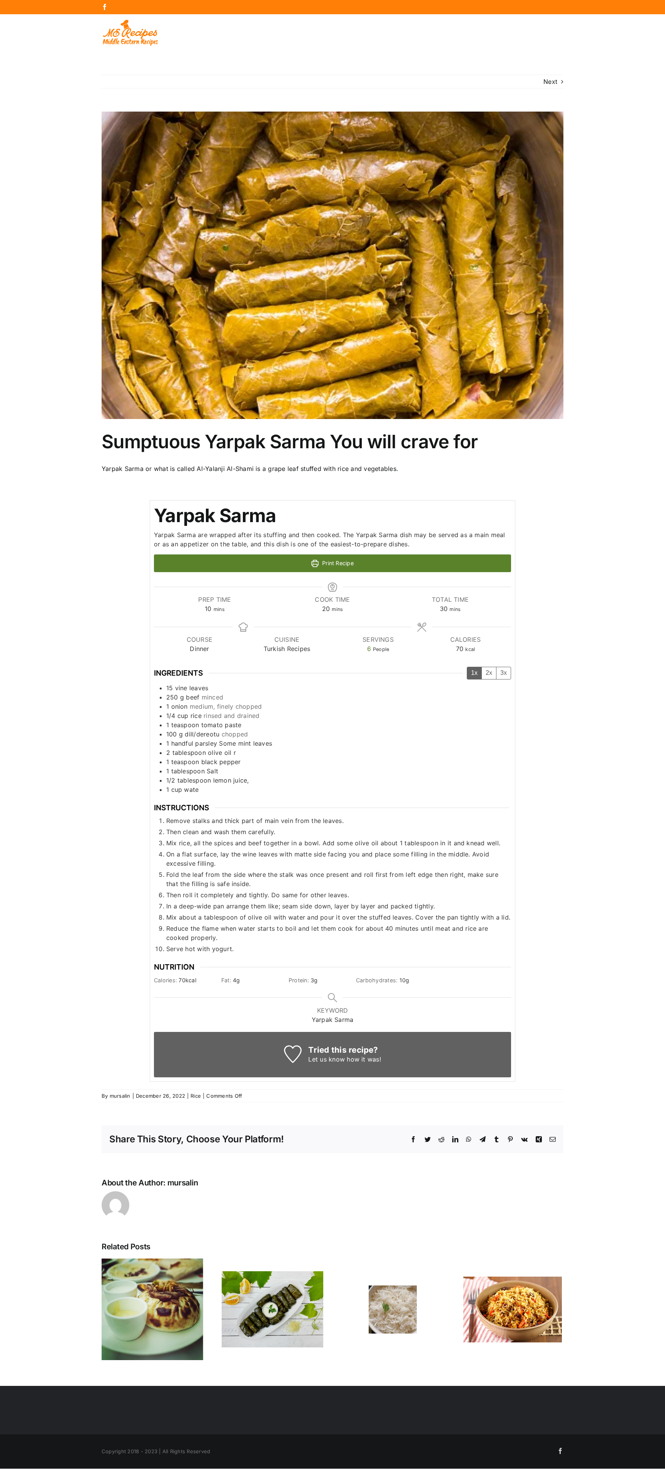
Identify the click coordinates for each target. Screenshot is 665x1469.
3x (503, 672)
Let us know (326, 1059)
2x (489, 672)
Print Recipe (337, 563)
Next (550, 81)
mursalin (120, 1096)
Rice (195, 1096)
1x (474, 672)
